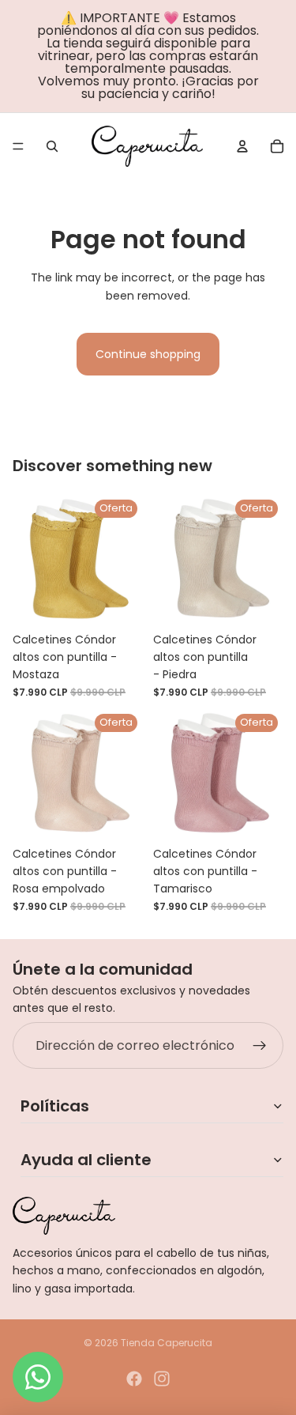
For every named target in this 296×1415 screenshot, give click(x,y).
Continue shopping (148, 354)
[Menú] (18, 146)
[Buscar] (52, 146)
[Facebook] (134, 1378)
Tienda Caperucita (166, 1342)
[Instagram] (161, 1378)
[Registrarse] (259, 1045)
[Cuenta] (242, 146)
